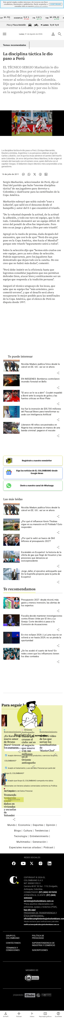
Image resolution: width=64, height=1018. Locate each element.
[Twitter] (34, 174)
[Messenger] (23, 174)
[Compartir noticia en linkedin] (46, 174)
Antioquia (9, 790)
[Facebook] (40, 174)
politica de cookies (41, 6)
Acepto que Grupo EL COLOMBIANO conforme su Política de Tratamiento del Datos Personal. (30, 786)
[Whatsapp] (29, 174)
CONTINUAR (55, 4)
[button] (58, 372)
